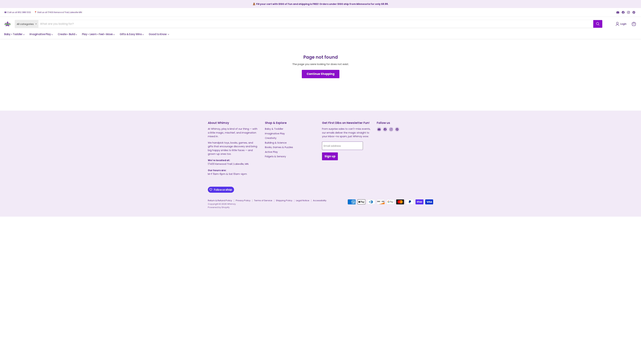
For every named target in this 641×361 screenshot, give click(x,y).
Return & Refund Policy (220, 200)
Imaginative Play (41, 34)
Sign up (330, 156)
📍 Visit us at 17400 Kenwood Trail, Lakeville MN (58, 12)
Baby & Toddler (274, 129)
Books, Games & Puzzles (279, 147)
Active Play (271, 152)
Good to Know (158, 34)
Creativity (270, 138)
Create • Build (67, 34)
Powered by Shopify (219, 207)
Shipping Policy (284, 200)
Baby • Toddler (13, 34)
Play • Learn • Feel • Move (97, 34)
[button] (622, 24)
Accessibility (319, 200)
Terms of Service (263, 200)
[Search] (597, 24)
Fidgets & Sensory (275, 156)
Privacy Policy (243, 200)
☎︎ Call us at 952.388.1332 (17, 12)
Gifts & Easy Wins (131, 34)
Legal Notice (302, 200)
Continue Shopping (321, 74)
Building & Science (276, 142)
